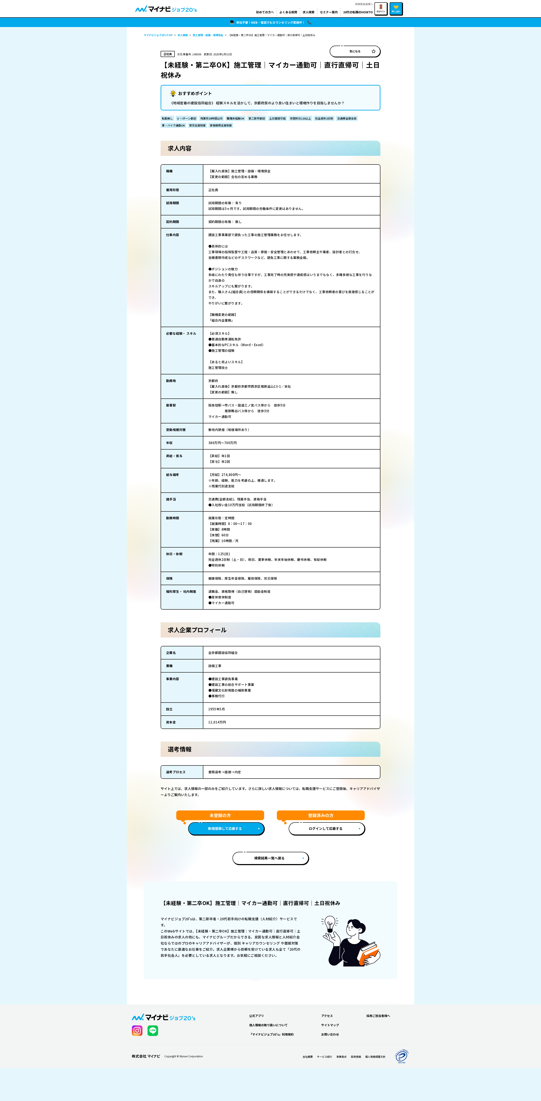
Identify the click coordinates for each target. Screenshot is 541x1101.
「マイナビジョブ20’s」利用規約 (271, 1034)
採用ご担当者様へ (378, 1016)
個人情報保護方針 (375, 1056)
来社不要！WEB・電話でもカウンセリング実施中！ (270, 22)
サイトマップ (330, 1025)
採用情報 (356, 1056)
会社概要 (308, 1056)
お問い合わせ (330, 1034)
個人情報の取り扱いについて (268, 1025)
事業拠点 (341, 1056)
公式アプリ (256, 1016)
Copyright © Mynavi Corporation (183, 1056)
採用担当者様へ (364, 4)
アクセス (327, 1016)
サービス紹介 (324, 1056)
